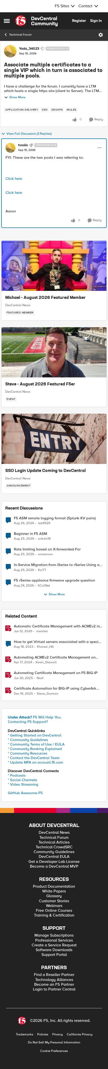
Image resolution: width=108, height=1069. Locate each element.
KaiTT (42, 570)
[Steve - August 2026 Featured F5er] (54, 352)
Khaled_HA (45, 647)
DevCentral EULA (54, 856)
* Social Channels (22, 780)
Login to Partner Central (54, 989)
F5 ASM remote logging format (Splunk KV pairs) (55, 518)
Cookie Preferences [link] (54, 1051)
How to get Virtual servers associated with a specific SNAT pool (58, 642)
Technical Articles (54, 842)
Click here (14, 178)
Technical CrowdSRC (54, 847)
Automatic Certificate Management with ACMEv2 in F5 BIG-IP (57, 626)
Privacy (57, 1034)
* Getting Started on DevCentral (34, 735)
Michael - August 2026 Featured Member (45, 298)
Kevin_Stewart (46, 662)
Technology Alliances (54, 979)
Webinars (54, 905)
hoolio (23, 145)
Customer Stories (54, 901)
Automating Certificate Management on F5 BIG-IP (55, 673)
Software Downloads (54, 950)
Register (79, 20)
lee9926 (44, 523)
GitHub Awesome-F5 (25, 793)
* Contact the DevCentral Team (34, 758)
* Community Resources (27, 753)
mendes (42, 631)
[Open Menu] (100, 34)
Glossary (54, 896)
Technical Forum (20, 35)
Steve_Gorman (47, 694)
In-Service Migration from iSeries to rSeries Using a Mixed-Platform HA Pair (56, 565)
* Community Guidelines (28, 739)
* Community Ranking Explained (35, 749)
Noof (40, 678)
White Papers (54, 891)
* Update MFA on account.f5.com (35, 762)
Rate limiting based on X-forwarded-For (47, 549)
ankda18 (44, 539)
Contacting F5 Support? (28, 721)
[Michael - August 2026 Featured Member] (54, 266)
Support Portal (54, 954)
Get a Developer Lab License (54, 861)
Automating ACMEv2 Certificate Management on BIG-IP (54, 657)
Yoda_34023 (29, 49)
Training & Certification (54, 915)
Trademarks (24, 1034)
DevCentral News (17, 305)
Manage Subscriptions (54, 935)
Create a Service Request (54, 945)
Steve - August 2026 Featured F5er (40, 384)
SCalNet (44, 586)
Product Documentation (54, 886)
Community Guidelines (54, 852)
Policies (42, 1034)
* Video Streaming (23, 784)
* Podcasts (17, 775)
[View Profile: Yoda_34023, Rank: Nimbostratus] (10, 51)
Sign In (96, 20)
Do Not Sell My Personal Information (54, 1042)
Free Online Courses (54, 910)
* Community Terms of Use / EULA (36, 744)
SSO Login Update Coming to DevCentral (45, 471)
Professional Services (54, 940)
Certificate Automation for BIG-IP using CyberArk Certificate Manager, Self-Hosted (55, 688)
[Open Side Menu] (6, 21)
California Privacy (79, 1034)
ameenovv (45, 554)
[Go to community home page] (36, 21)
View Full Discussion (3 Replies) (29, 134)
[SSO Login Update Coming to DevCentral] (54, 439)
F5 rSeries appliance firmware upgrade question (54, 580)
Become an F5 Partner (54, 984)
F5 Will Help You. (35, 717)
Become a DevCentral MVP (54, 866)
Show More (17, 97)
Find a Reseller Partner (54, 974)
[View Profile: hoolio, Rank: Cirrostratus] (11, 148)
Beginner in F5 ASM (30, 534)
